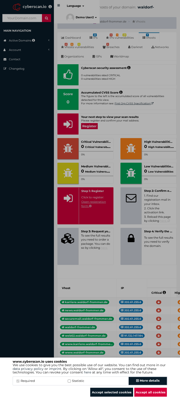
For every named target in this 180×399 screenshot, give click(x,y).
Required (28, 381)
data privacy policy (28, 369)
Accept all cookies (150, 392)
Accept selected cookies (111, 392)
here (87, 372)
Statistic (78, 381)
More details (149, 380)
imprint (55, 369)
